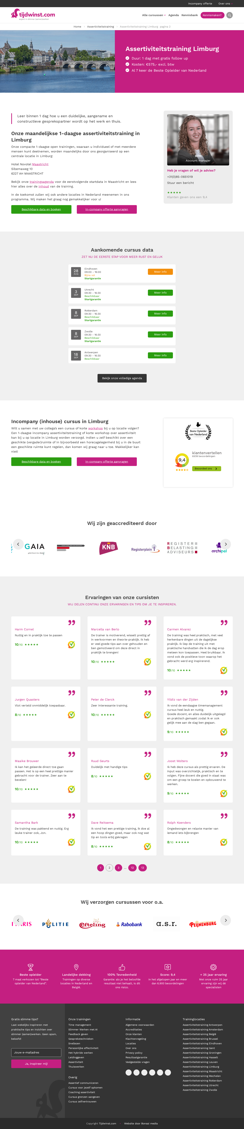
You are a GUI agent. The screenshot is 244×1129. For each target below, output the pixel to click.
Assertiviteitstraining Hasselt (200, 1057)
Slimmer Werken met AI (83, 1029)
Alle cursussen (152, 15)
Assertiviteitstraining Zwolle (200, 1089)
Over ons (224, 3)
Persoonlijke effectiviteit (83, 1048)
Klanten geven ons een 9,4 (187, 197)
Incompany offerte (200, 3)
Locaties (131, 1043)
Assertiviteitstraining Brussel (200, 1038)
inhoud (44, 186)
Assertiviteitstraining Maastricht (202, 1071)
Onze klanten (134, 1034)
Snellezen (74, 1043)
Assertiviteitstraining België (199, 1034)
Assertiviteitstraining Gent (199, 1048)
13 (142, 867)
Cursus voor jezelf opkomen (85, 1087)
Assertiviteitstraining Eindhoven (202, 1043)
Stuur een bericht (180, 183)
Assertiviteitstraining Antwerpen (202, 1024)
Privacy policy (134, 1052)
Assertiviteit (75, 1062)
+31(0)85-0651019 (180, 176)
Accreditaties (134, 1029)
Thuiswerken (76, 1066)
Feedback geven (78, 1034)
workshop (95, 428)
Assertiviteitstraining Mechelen (202, 1076)
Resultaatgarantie (136, 1057)
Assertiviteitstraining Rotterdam (202, 1080)
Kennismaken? (212, 15)
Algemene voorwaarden (140, 1024)
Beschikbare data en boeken (41, 209)
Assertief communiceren (83, 1082)
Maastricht (40, 164)
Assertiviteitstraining (100, 26)
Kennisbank (189, 15)
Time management (79, 1024)
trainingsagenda (42, 181)
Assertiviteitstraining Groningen (202, 1052)
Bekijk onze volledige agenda (122, 378)
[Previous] (18, 544)
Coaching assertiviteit (81, 1092)
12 (132, 867)
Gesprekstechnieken (80, 1038)
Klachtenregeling (136, 1038)
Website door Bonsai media (141, 1123)
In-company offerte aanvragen (106, 209)
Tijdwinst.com (107, 1123)
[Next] (225, 544)
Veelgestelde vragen (138, 1062)
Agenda (173, 15)
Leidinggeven (76, 1057)
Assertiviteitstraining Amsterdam (203, 1029)
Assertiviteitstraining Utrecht (200, 1085)
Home (77, 26)
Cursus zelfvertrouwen (82, 1101)
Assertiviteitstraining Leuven (200, 1062)
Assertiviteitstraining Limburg (201, 1066)
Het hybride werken (80, 1052)
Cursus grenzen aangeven (84, 1096)
